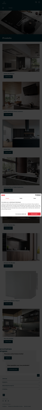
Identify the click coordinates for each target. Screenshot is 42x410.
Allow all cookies (34, 213)
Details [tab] (21, 198)
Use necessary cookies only (20, 213)
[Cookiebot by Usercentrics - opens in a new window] (36, 195)
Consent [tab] (7, 198)
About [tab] (35, 198)
